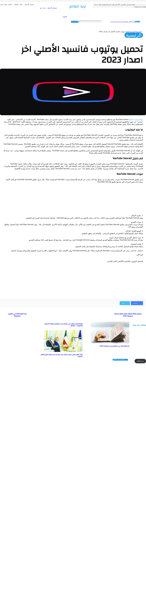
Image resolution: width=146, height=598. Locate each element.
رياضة (133, 21)
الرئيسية (137, 21)
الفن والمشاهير (126, 21)
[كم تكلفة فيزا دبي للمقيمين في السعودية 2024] (110, 343)
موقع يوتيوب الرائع (136, 119)
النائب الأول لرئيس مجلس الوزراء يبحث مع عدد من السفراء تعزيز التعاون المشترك (62, 355)
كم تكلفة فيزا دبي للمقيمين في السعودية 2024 (114, 346)
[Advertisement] (83, 199)
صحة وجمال (118, 21)
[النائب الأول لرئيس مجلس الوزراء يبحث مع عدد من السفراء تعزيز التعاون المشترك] (63, 351)
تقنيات (112, 21)
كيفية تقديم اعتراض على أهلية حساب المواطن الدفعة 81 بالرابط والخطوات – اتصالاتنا (63, 325)
